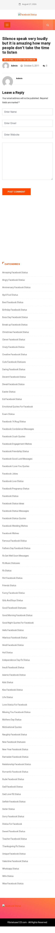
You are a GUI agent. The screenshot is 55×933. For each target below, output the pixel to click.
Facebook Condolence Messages (18, 429)
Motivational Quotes (12, 727)
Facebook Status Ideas (13, 503)
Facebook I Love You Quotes (15, 466)
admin (14, 65)
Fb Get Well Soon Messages (15, 555)
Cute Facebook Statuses (14, 362)
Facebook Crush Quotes (13, 436)
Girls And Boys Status (12, 600)
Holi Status (7, 652)
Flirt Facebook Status (12, 578)
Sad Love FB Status (11, 794)
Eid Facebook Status (12, 399)
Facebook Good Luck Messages (17, 459)
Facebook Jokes (10, 474)
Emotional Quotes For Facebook (19, 60)
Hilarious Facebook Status (14, 637)
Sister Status (8, 809)
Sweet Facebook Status (13, 831)
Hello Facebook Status (13, 630)
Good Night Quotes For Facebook (18, 623)
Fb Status (6, 570)
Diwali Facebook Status (13, 384)
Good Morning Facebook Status (17, 615)
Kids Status (7, 682)
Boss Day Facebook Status (15, 317)
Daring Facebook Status (13, 369)
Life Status (7, 697)
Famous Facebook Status (14, 541)
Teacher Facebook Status (14, 839)
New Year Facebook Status (15, 749)
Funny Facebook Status (13, 593)
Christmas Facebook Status (15, 332)
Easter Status (8, 392)
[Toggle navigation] (7, 24)
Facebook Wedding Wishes (15, 526)
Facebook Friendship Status (15, 451)
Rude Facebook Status (13, 779)
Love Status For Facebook (14, 705)
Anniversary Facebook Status (16, 287)
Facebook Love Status (13, 481)
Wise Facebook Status (13, 883)
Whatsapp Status (10, 868)
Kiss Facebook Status (12, 690)
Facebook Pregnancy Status (15, 488)
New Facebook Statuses (14, 742)
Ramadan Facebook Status (15, 757)
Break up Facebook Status (15, 324)
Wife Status (8, 876)
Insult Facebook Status (13, 667)
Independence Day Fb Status (16, 660)
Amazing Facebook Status (15, 272)
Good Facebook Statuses (14, 608)
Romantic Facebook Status (15, 772)
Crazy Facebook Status (13, 347)
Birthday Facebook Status (14, 310)
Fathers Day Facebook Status (16, 548)
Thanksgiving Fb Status (13, 846)
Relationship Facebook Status (16, 764)
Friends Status (9, 585)
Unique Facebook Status (14, 854)
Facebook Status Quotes (14, 518)
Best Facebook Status (12, 302)
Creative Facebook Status (14, 354)
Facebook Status (10, 496)
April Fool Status (10, 295)
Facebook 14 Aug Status (14, 421)
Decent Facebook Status (14, 377)
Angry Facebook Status (13, 280)
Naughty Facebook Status (14, 734)
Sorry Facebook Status (13, 816)
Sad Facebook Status (12, 786)
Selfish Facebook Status (14, 801)
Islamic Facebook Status (14, 675)
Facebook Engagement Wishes (17, 444)
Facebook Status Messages (15, 511)
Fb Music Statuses (11, 563)
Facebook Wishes (10, 533)
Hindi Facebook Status (13, 645)
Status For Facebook (12, 824)
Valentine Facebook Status (15, 861)
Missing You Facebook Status (16, 712)
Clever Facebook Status (13, 339)
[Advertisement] (27, 231)
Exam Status (8, 414)
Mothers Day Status (11, 719)
